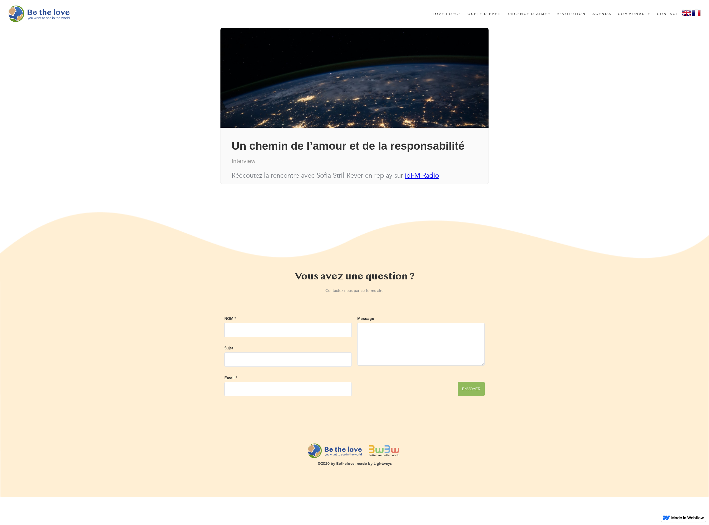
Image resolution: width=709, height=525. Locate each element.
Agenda (602, 14)
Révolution (571, 14)
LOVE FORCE (447, 14)
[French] (696, 14)
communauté (634, 14)
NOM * (230, 318)
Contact (668, 14)
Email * (230, 378)
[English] (686, 14)
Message (365, 318)
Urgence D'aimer (529, 14)
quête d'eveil (484, 14)
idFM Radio (422, 175)
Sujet (228, 348)
